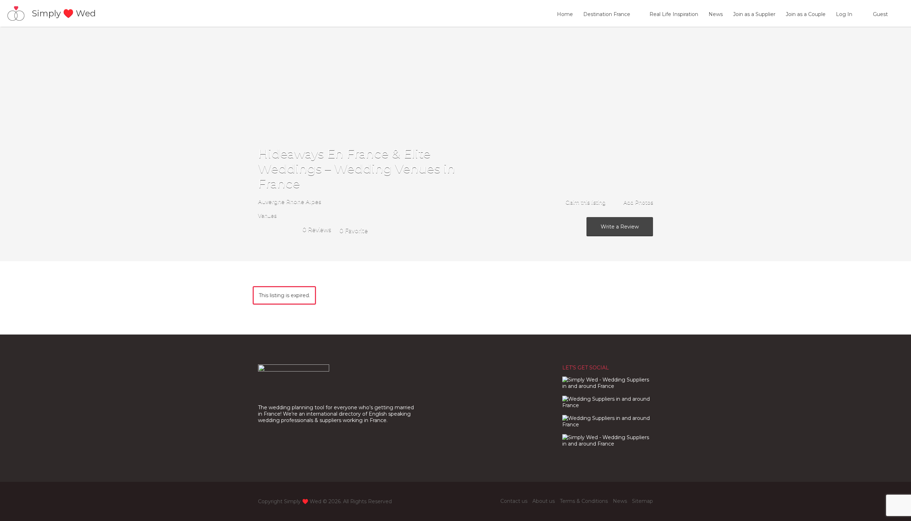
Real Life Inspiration (673, 14)
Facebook (468, 501)
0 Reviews (316, 229)
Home (565, 14)
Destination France (606, 14)
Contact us (513, 501)
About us (543, 501)
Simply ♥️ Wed (64, 13)
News (716, 14)
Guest (880, 14)
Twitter (492, 501)
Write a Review (620, 226)
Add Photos (637, 202)
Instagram (480, 501)
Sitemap (642, 501)
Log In (844, 14)
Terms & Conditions (584, 501)
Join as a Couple (806, 14)
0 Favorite (353, 230)
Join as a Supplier (754, 14)
